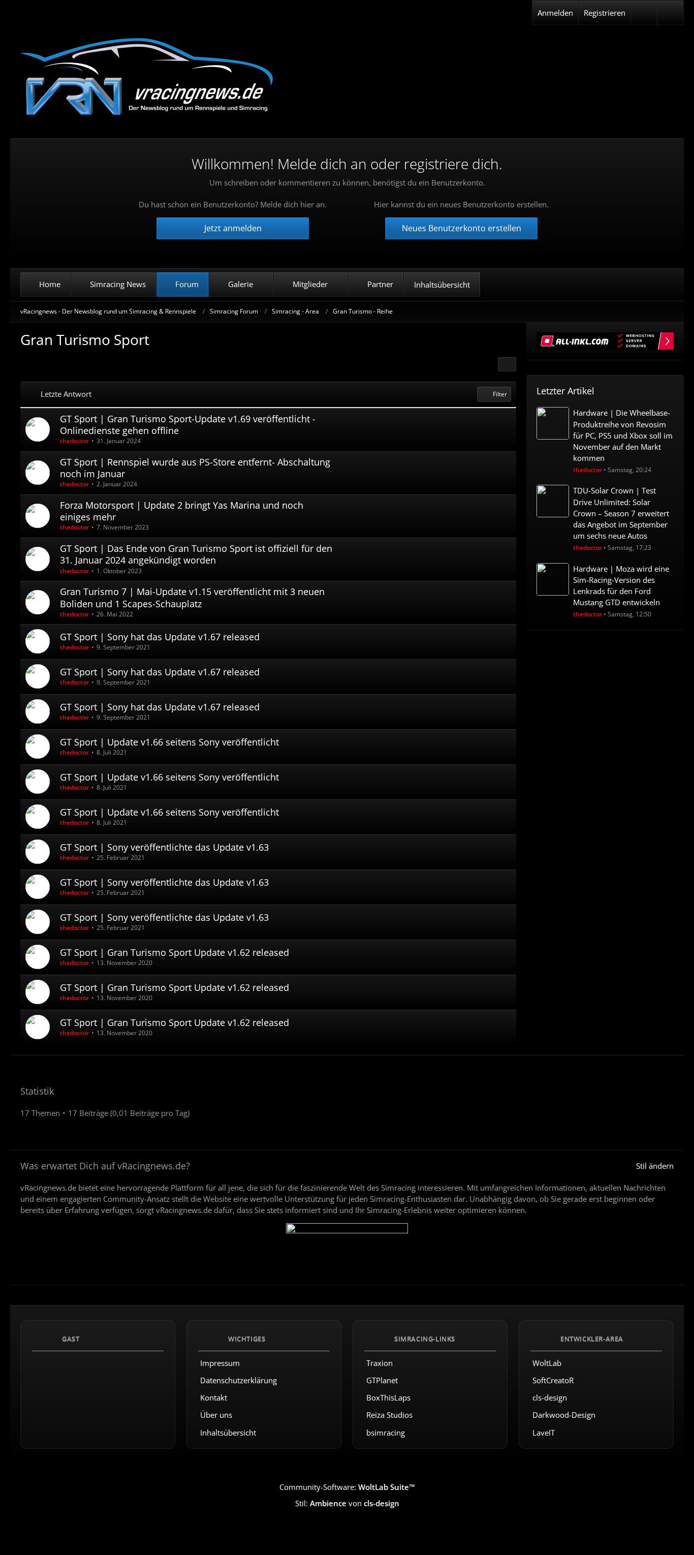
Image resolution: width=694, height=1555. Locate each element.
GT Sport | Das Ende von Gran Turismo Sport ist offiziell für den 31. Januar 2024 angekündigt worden (196, 554)
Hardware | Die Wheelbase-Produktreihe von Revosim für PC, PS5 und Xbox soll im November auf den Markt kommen (623, 435)
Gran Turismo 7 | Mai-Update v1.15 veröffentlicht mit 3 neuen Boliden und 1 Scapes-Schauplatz (192, 597)
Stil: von (347, 1503)
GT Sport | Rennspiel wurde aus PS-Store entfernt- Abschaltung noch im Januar (195, 468)
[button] (507, 364)
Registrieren (604, 13)
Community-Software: (347, 1487)
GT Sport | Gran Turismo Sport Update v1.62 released (174, 952)
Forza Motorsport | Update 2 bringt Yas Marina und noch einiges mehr (181, 511)
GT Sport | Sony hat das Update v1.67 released (160, 637)
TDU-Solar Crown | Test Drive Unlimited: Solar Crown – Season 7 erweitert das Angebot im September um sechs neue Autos (621, 513)
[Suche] (670, 13)
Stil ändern (655, 1166)
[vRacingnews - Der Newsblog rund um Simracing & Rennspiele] (147, 78)
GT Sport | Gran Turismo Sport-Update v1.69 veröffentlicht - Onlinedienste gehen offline (188, 425)
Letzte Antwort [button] (66, 394)
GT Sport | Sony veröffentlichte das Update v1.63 (164, 847)
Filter (500, 394)
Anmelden (555, 13)
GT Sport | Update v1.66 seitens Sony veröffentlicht (169, 742)
